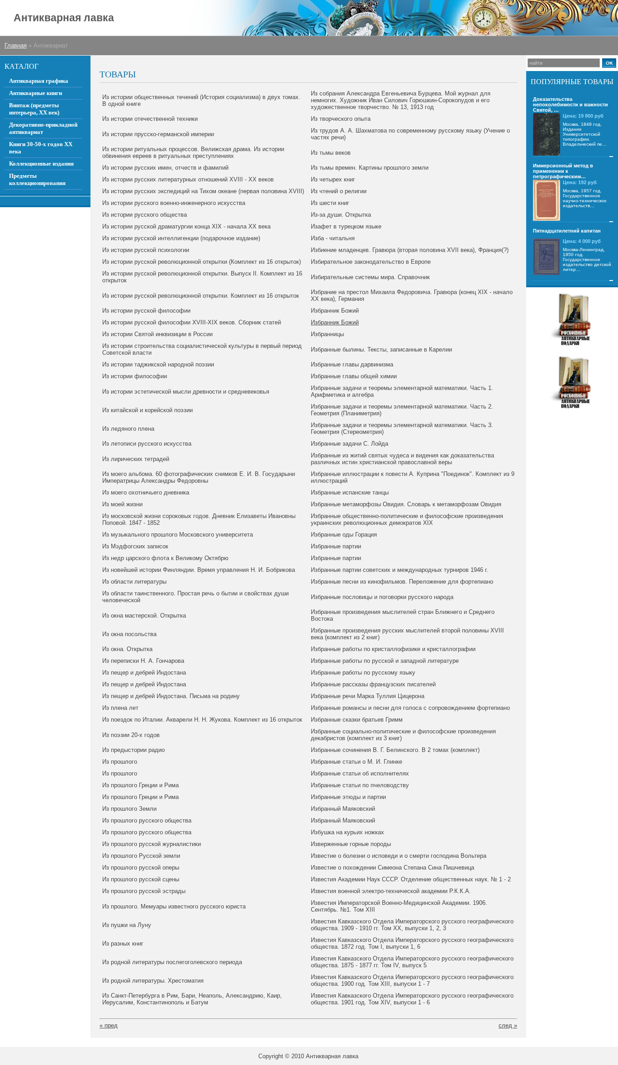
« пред (109, 1025)
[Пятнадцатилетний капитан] (546, 256)
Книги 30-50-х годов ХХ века (40, 148)
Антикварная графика (38, 80)
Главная (16, 45)
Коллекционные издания (41, 163)
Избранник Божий (335, 322)
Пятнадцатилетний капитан (567, 230)
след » (508, 1025)
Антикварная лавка (64, 18)
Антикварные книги (35, 93)
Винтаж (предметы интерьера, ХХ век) (34, 109)
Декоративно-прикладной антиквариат (43, 128)
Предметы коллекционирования (37, 179)
